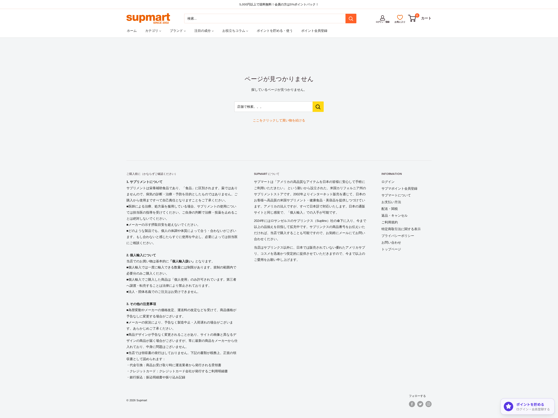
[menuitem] (131, 30)
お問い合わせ (391, 242)
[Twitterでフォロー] (420, 404)
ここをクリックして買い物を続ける (279, 120)
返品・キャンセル (394, 215)
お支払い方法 (391, 202)
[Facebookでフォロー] (412, 404)
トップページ (391, 249)
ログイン (388, 182)
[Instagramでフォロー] (428, 404)
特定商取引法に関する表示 (401, 229)
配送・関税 (389, 209)
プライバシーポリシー (397, 236)
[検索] (350, 18)
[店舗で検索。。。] (318, 106)
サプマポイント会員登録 (399, 188)
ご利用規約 (389, 222)
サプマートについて (396, 195)
